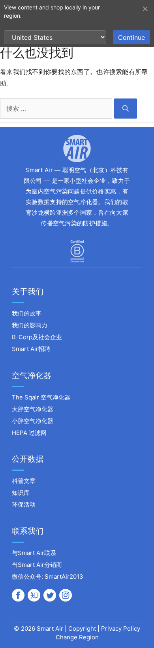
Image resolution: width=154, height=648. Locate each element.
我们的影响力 (29, 325)
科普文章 (24, 481)
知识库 (21, 492)
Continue (131, 37)
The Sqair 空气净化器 (41, 397)
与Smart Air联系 (34, 553)
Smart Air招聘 (31, 349)
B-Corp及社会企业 (37, 337)
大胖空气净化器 (32, 409)
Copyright (82, 628)
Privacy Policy (120, 628)
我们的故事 (26, 313)
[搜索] (125, 108)
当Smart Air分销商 (37, 564)
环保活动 (24, 504)
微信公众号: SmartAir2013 (47, 576)
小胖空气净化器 (32, 421)
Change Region (77, 637)
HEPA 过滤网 (29, 432)
